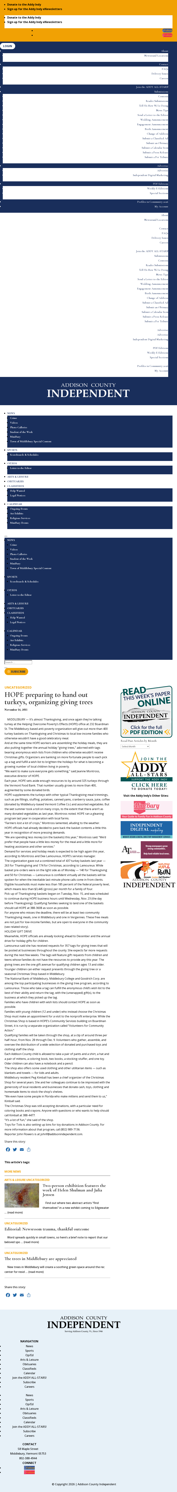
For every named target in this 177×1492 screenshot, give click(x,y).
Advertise (162, 166)
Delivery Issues (160, 73)
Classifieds (29, 1369)
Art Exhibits (16, 513)
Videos (14, 422)
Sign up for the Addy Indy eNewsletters (34, 9)
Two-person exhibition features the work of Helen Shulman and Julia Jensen (74, 1190)
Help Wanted (17, 490)
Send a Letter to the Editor (153, 115)
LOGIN (7, 46)
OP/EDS (12, 463)
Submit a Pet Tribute (156, 157)
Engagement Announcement (152, 124)
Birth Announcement (156, 129)
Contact (163, 64)
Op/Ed (29, 1355)
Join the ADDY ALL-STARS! (152, 87)
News (29, 1346)
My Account (161, 206)
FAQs (165, 69)
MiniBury (15, 436)
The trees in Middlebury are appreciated (40, 1258)
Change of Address (157, 133)
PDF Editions (160, 184)
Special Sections (159, 193)
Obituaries (29, 1364)
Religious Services (20, 518)
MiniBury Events (19, 523)
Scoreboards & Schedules (24, 454)
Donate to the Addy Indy (24, 4)
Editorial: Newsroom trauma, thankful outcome (46, 1229)
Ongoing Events (19, 508)
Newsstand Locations (156, 55)
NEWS (11, 413)
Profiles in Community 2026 (152, 202)
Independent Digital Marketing (150, 175)
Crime (13, 418)
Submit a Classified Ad (155, 138)
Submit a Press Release (155, 152)
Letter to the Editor (21, 468)
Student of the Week (21, 432)
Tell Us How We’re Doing (153, 105)
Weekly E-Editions (157, 188)
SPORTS (12, 450)
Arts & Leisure (15, 1180)
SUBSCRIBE (18, 671)
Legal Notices (17, 495)
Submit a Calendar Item (155, 147)
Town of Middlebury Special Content (30, 441)
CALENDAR (14, 504)
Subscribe (29, 1382)
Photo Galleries (18, 427)
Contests (163, 96)
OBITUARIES (15, 481)
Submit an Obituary (157, 143)
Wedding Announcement (154, 119)
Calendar (29, 1373)
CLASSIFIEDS (15, 486)
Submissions (161, 91)
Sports (29, 1351)
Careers (164, 78)
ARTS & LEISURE (17, 476)
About (164, 51)
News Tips (162, 110)
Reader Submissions (157, 101)
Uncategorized (18, 687)
